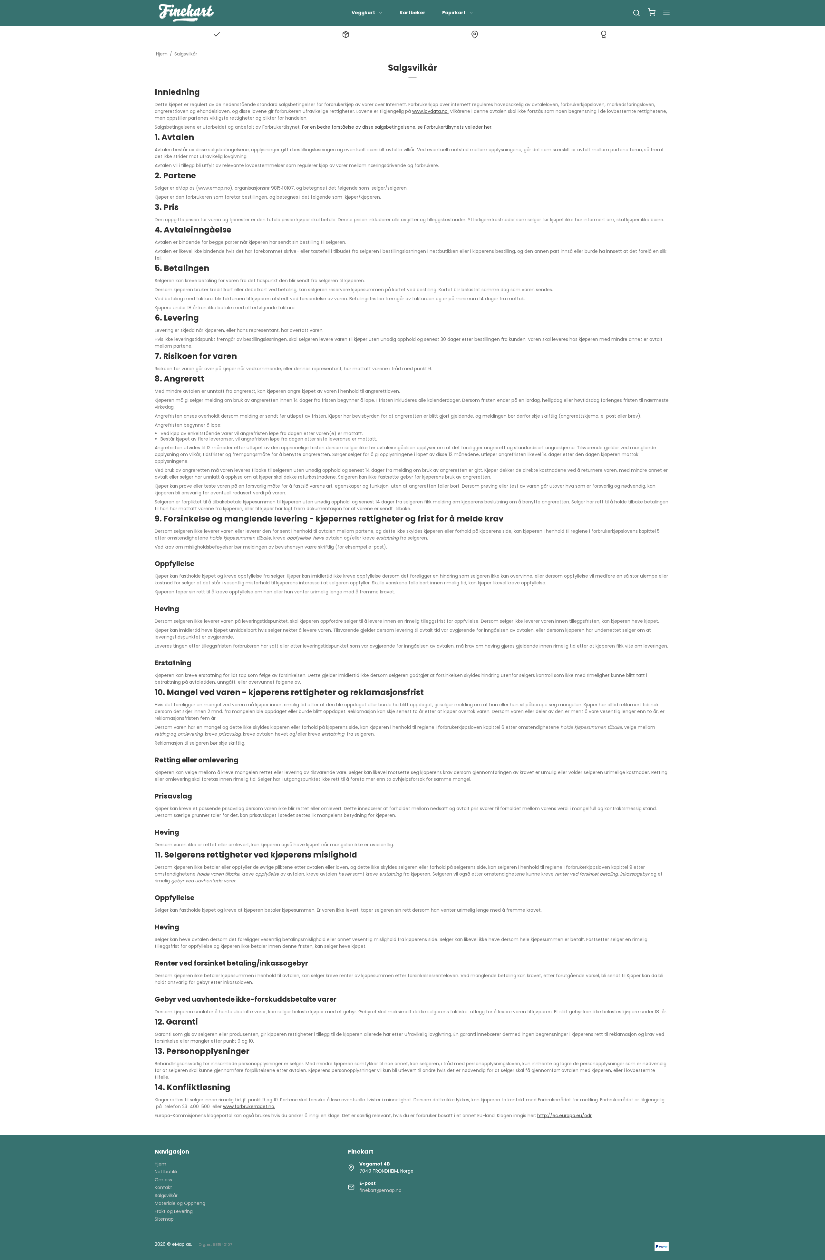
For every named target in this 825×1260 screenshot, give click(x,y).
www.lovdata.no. (430, 111)
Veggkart (363, 12)
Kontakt (163, 1187)
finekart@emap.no (380, 1190)
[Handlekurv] (651, 13)
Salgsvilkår (166, 1195)
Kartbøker (412, 12)
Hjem (160, 1164)
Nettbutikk (166, 1171)
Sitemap (164, 1219)
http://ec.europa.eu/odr (564, 1115)
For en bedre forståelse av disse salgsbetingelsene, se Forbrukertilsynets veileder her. (397, 127)
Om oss (163, 1179)
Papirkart (454, 12)
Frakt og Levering (174, 1211)
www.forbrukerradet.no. (249, 1106)
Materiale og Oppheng (180, 1203)
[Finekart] (186, 13)
